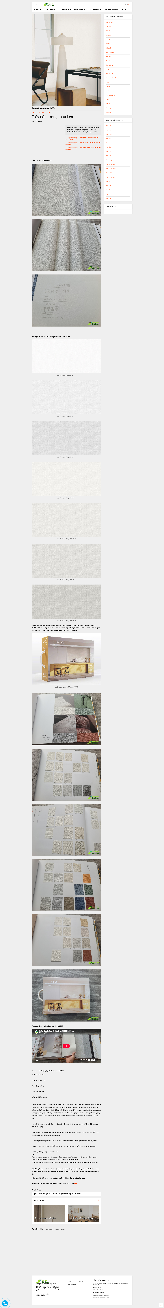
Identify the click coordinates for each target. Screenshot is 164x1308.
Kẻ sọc (108, 69)
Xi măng (108, 108)
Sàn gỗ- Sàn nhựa (79, 9)
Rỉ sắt (107, 82)
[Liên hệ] (5, 1305)
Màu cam (109, 130)
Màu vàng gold (110, 164)
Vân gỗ (108, 99)
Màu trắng (109, 151)
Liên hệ (124, 9)
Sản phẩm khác (94, 9)
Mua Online (72, 1281)
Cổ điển (108, 39)
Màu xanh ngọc (110, 177)
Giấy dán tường (50, 9)
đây (75, 1183)
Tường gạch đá (110, 95)
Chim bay (108, 26)
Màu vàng (109, 160)
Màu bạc (108, 126)
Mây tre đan (109, 74)
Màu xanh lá (109, 173)
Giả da (108, 44)
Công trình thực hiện (110, 9)
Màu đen (108, 186)
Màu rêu (108, 147)
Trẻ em (108, 91)
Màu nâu (108, 143)
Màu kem (41, 112)
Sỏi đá (108, 86)
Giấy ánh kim (110, 52)
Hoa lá (108, 61)
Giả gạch (108, 48)
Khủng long (109, 65)
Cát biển (108, 31)
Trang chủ (38, 9)
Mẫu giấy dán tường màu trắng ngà (81, 1218)
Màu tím (108, 155)
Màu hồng (109, 134)
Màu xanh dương (111, 168)
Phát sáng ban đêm (112, 78)
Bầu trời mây (110, 22)
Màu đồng (109, 198)
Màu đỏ (108, 190)
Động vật (108, 112)
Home (33, 112)
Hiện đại (108, 56)
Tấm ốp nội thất (64, 9)
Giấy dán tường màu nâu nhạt (45, 1218)
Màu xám (108, 181)
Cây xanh (108, 35)
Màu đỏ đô (109, 194)
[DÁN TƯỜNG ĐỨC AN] (48, 5)
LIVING (49, 112)
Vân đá (108, 104)
